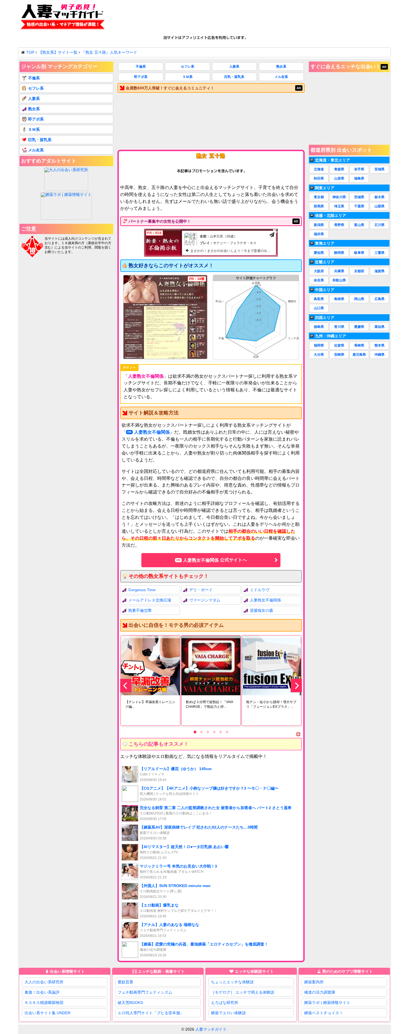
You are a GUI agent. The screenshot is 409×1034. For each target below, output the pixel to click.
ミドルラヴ (259, 590)
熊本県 (379, 345)
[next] (296, 685)
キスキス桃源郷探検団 (43, 1002)
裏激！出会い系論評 (42, 992)
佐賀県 (339, 345)
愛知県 (319, 253)
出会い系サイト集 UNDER (47, 1013)
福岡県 (319, 345)
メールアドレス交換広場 (149, 600)
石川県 (379, 225)
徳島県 (319, 327)
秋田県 (319, 178)
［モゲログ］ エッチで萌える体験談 (242, 992)
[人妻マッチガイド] (62, 18)
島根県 (339, 299)
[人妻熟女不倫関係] (165, 317)
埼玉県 (339, 206)
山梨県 (379, 206)
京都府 (359, 271)
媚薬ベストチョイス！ (323, 1013)
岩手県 (359, 169)
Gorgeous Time (142, 590)
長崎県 (359, 345)
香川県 (339, 327)
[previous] (125, 685)
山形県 (339, 178)
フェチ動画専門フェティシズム (145, 992)
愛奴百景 (125, 982)
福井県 (319, 234)
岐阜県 (359, 253)
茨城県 (359, 197)
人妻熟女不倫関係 (152, 432)
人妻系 (234, 66)
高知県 (379, 327)
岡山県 (359, 299)
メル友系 (281, 77)
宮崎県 (339, 355)
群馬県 (319, 206)
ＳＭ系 (188, 77)
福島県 (359, 178)
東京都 (319, 197)
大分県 (319, 355)
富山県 (359, 225)
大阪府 (319, 271)
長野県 (339, 225)
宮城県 (379, 169)
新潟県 (319, 225)
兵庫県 (339, 271)
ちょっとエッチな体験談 (232, 982)
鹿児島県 (359, 355)
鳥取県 (319, 299)
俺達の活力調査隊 (319, 992)
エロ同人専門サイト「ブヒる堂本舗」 (151, 1013)
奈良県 (319, 280)
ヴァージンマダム (204, 600)
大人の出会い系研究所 (43, 982)
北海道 (319, 169)
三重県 (379, 253)
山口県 (319, 308)
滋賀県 (379, 271)
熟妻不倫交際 (140, 610)
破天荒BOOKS (130, 1002)
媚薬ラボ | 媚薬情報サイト (327, 1002)
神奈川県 (339, 197)
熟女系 (281, 66)
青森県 (339, 169)
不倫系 (141, 66)
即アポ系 (140, 77)
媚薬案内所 (314, 982)
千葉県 (359, 206)
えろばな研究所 (224, 1002)
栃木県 (379, 197)
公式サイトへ (215, 560)
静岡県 (339, 253)
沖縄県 (379, 355)
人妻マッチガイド (210, 1029)
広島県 (379, 299)
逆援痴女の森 (261, 610)
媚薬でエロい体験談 (228, 1013)
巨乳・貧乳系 (234, 77)
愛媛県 (359, 327)
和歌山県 (339, 280)
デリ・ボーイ (201, 590)
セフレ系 (187, 66)
